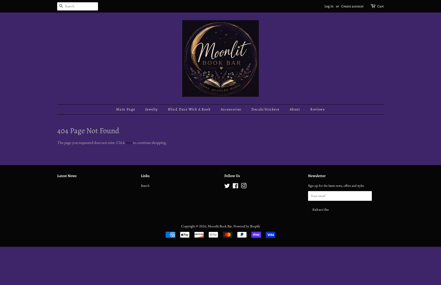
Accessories (231, 109)
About (295, 109)
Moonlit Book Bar (220, 226)
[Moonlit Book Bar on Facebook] (235, 186)
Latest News (67, 175)
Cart (380, 6)
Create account (352, 6)
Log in (329, 6)
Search (145, 185)
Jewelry (151, 109)
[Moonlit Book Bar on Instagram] (244, 186)
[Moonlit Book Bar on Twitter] (227, 186)
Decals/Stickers (265, 109)
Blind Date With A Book (189, 109)
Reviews (317, 109)
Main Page (125, 109)
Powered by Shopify (247, 226)
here (129, 142)
